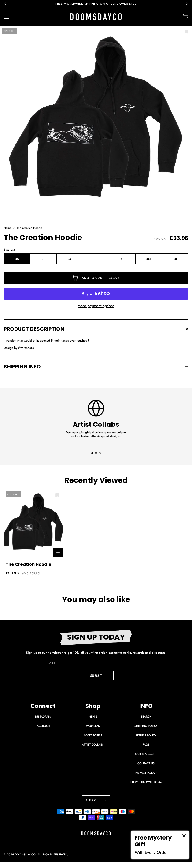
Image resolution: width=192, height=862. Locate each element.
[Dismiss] (184, 836)
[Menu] (9, 16)
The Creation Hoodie (29, 228)
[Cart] (185, 17)
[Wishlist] (186, 31)
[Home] (96, 16)
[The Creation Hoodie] (96, 122)
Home (7, 228)
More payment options (96, 305)
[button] (7, 3)
